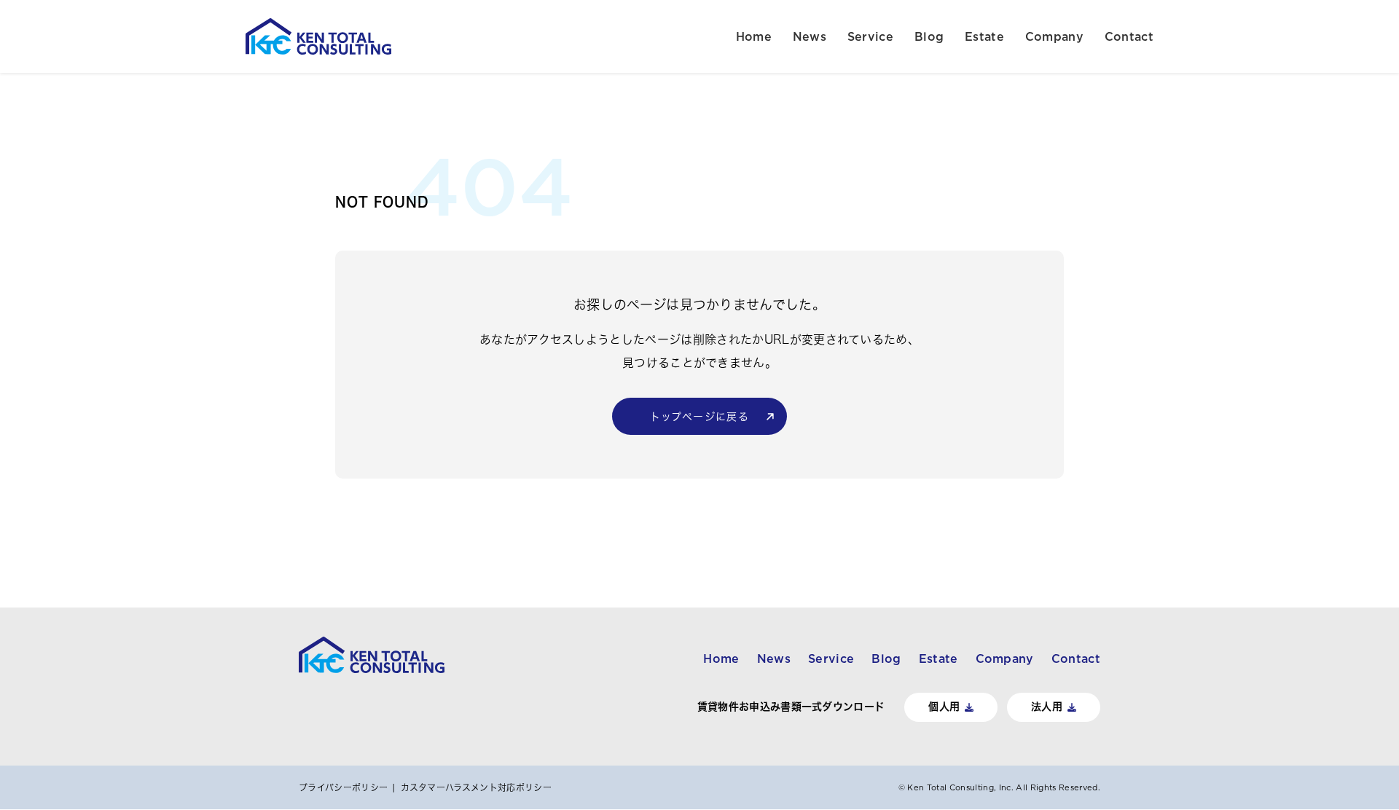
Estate (984, 36)
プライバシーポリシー (343, 787)
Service (870, 36)
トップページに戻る (700, 417)
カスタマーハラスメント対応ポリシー (476, 787)
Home (754, 36)
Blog (929, 36)
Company (1054, 36)
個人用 (944, 706)
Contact (1129, 36)
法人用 (1046, 706)
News (809, 36)
